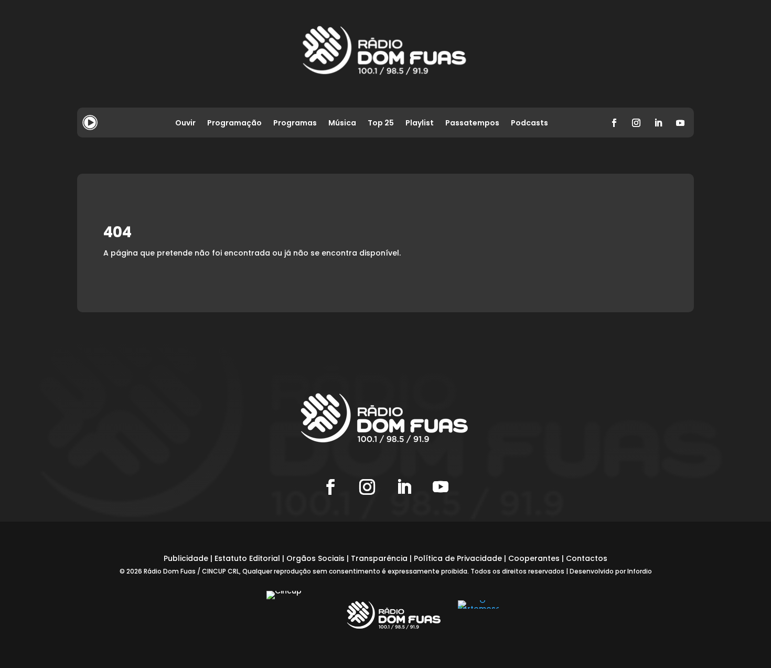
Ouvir (185, 123)
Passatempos (472, 123)
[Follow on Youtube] (680, 122)
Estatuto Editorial (247, 558)
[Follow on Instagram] (636, 122)
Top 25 (381, 123)
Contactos (586, 558)
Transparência (379, 558)
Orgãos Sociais (315, 558)
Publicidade (186, 558)
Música (342, 123)
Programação (234, 123)
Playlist (419, 123)
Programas (295, 123)
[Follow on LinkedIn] (658, 122)
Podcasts (529, 123)
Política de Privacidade (458, 558)
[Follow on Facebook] (614, 122)
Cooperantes (534, 558)
